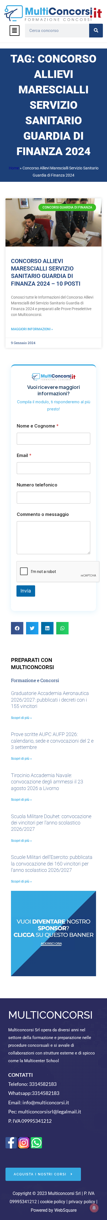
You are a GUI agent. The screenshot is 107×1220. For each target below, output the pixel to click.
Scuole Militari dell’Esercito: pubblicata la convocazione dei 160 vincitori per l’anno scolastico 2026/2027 (51, 863)
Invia (26, 591)
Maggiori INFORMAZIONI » (32, 329)
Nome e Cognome (38, 426)
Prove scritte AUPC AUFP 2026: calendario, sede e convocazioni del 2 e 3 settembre (52, 740)
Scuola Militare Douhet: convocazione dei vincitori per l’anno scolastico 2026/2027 (51, 822)
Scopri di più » (21, 718)
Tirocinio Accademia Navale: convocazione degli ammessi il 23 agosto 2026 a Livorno (47, 781)
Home (14, 168)
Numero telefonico (37, 485)
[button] (14, 30)
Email (24, 455)
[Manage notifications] (94, 1207)
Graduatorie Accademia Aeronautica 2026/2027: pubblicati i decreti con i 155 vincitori (50, 699)
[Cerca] (96, 30)
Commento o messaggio (43, 514)
